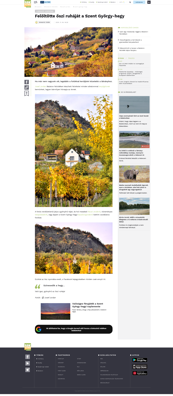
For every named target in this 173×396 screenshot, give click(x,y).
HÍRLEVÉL (103, 362)
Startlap (61, 358)
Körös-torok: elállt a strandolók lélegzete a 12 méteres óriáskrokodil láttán (133, 219)
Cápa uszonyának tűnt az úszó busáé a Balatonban (133, 117)
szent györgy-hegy (80, 7)
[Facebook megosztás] (26, 82)
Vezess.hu (61, 366)
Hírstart (61, 362)
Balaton (113, 2)
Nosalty (60, 374)
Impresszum (104, 370)
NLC (78, 366)
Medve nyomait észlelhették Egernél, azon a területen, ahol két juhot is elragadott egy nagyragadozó (133, 187)
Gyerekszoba (81, 362)
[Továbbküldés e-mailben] (26, 87)
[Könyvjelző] (26, 93)
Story (79, 358)
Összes (131, 58)
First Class (62, 370)
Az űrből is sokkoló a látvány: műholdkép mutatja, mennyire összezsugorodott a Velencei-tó (131, 153)
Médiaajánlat (105, 382)
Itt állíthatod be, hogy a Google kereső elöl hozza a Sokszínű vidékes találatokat (76, 329)
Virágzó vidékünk (45, 11)
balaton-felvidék (52, 7)
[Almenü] (35, 2)
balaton (39, 7)
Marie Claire (81, 374)
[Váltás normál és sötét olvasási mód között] (130, 2)
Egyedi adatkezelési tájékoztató (111, 378)
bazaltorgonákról (85, 215)
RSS (101, 358)
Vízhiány (84, 2)
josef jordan (66, 7)
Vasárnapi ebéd (102, 2)
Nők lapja (80, 370)
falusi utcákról (94, 212)
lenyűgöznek (104, 86)
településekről (41, 215)
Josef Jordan (40, 86)
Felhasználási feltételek (109, 374)
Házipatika (61, 378)
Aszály (92, 2)
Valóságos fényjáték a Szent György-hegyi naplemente (87, 305)
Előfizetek (139, 2)
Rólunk (102, 366)
